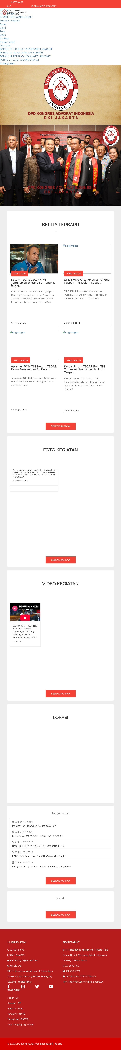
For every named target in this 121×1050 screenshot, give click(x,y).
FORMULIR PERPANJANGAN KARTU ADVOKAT (25, 56)
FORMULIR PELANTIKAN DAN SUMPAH (21, 52)
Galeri (3, 27)
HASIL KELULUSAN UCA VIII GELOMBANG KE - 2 (38, 846)
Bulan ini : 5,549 (15, 1008)
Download (5, 45)
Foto (2, 31)
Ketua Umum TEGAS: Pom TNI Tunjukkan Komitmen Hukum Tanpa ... (84, 369)
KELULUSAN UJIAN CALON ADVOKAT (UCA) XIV (37, 836)
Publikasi (4, 38)
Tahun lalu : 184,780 (18, 1019)
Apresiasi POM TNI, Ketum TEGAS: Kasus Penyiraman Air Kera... (34, 368)
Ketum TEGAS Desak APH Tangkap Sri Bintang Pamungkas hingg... (33, 282)
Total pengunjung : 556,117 (20, 1024)
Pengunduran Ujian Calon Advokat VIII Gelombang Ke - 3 (41, 866)
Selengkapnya (19, 323)
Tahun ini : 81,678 (16, 1014)
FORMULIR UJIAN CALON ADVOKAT (19, 59)
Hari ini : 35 (12, 998)
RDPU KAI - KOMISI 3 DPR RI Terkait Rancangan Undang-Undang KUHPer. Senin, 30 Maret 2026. (25, 631)
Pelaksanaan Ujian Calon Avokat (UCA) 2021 (34, 826)
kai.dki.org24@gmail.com (23, 960)
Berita (3, 24)
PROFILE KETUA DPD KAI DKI (16, 17)
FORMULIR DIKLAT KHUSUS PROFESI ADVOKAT (26, 49)
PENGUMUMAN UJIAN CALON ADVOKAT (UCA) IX (38, 856)
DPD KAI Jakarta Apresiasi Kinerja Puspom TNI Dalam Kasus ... (86, 281)
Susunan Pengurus (10, 20)
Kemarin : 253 (14, 1003)
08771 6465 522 (16, 955)
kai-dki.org (15, 965)
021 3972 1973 (16, 949)
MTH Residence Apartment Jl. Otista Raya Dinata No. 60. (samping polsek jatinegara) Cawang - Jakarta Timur (30, 976)
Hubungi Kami (7, 63)
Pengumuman (7, 42)
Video (3, 35)
